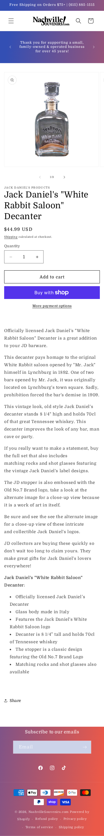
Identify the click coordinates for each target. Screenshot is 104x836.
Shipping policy (71, 827)
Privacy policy (75, 819)
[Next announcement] (94, 47)
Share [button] (15, 700)
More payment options (52, 306)
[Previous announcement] (10, 47)
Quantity (12, 246)
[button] (11, 21)
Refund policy (46, 819)
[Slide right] (64, 177)
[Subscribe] (85, 747)
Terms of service (39, 827)
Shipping (11, 236)
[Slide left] (40, 177)
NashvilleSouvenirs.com (49, 812)
